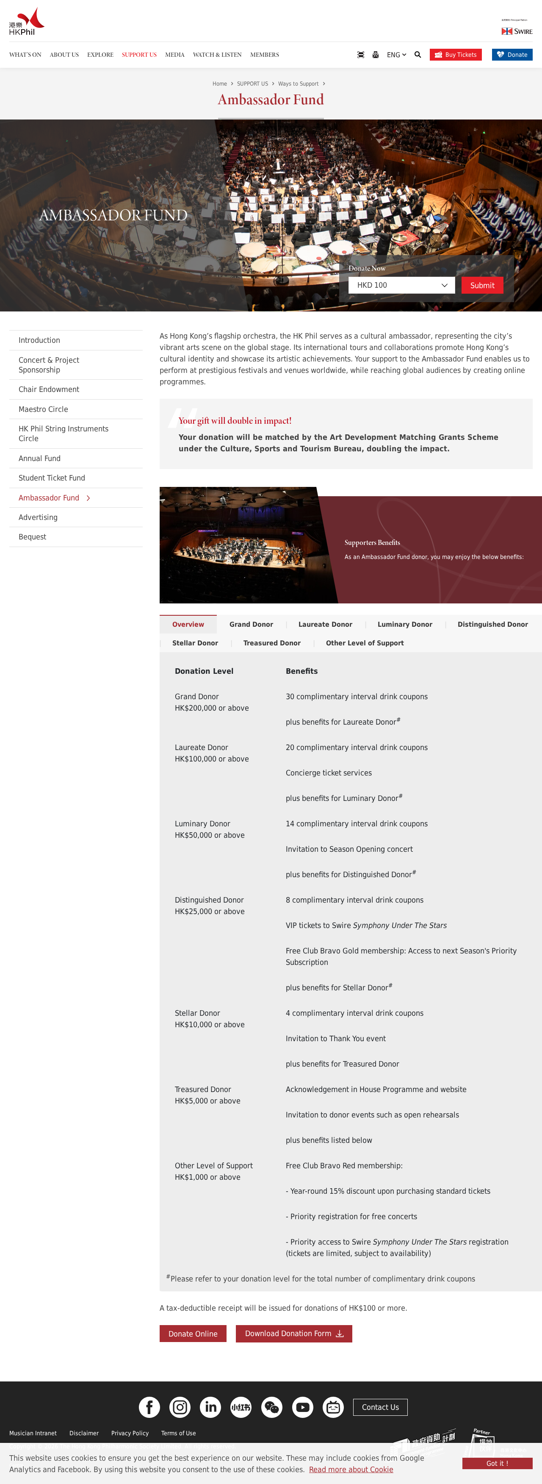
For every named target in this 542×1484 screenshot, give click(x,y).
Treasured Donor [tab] (272, 642)
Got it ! (498, 1463)
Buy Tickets (461, 54)
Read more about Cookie (351, 1469)
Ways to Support (298, 83)
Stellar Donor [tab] (195, 642)
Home (220, 83)
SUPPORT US (252, 83)
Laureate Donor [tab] (325, 624)
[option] (271, 215)
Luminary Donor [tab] (405, 624)
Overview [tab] (188, 624)
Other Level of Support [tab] (365, 642)
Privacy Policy (130, 1432)
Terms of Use (178, 1432)
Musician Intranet (33, 1432)
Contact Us (380, 1407)
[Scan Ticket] (360, 55)
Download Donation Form (290, 1333)
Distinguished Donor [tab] (493, 624)
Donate (518, 54)
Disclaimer (84, 1432)
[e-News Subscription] (376, 55)
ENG (394, 54)
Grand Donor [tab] (251, 624)
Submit (482, 285)
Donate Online (193, 1333)
